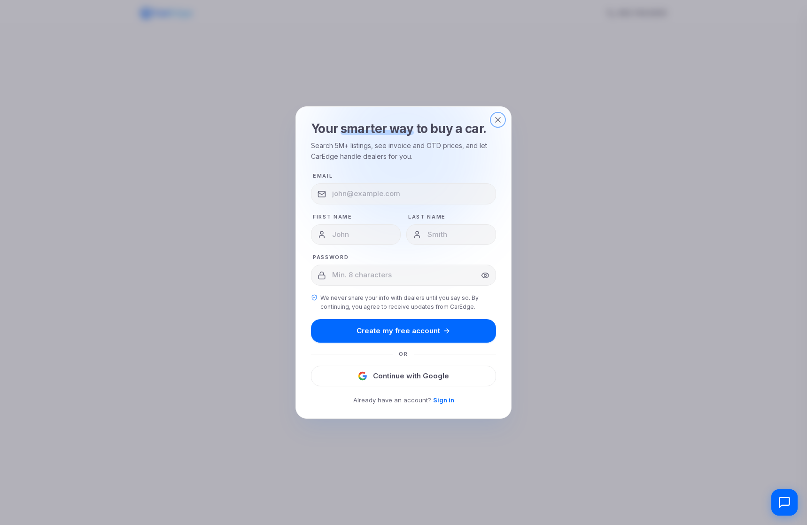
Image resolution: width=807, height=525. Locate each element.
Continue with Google (411, 375)
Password (331, 257)
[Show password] (485, 275)
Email (323, 175)
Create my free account (398, 330)
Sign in (443, 400)
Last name (427, 216)
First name (332, 216)
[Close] (497, 119)
